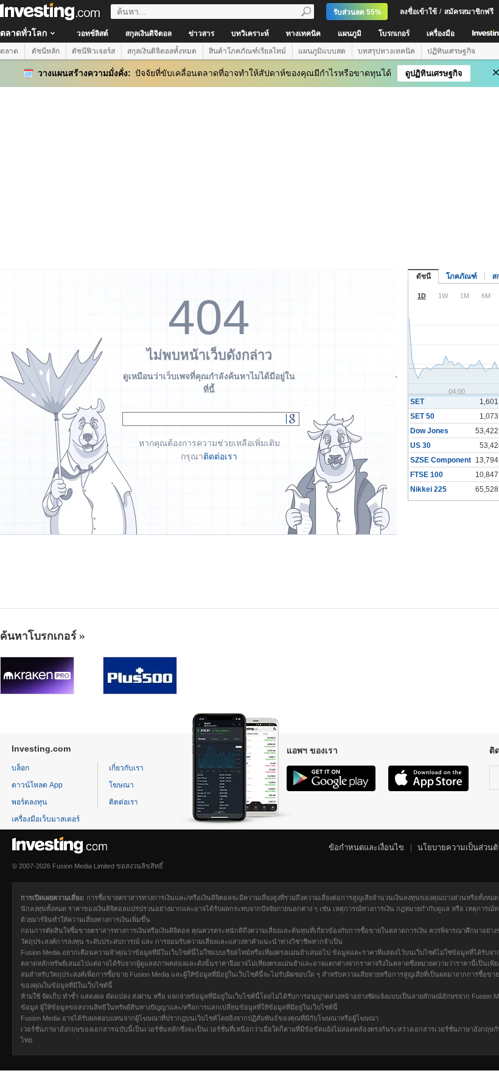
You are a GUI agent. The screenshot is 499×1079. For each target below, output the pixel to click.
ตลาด (9, 51)
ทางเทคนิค (303, 33)
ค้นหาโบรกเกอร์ (38, 636)
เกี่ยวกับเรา (126, 768)
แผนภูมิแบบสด (322, 51)
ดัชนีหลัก (46, 51)
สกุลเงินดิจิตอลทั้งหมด (162, 51)
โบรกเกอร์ (394, 33)
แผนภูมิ (349, 33)
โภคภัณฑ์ (461, 276)
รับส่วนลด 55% (357, 12)
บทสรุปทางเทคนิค (386, 51)
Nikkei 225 (428, 489)
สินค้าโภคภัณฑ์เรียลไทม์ (247, 51)
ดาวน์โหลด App (37, 785)
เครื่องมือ (441, 33)
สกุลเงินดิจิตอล (148, 33)
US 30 (420, 445)
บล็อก (20, 768)
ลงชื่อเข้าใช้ (418, 11)
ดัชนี (423, 276)
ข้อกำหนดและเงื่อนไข (366, 847)
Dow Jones (429, 431)
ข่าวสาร (201, 33)
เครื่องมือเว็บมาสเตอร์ (46, 819)
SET (417, 401)
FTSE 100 (426, 474)
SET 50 (422, 416)
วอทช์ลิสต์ (92, 33)
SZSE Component (440, 460)
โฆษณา (121, 785)
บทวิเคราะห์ (250, 33)
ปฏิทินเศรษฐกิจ (451, 51)
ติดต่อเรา (220, 456)
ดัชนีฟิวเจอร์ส (93, 51)
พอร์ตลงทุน (29, 802)
